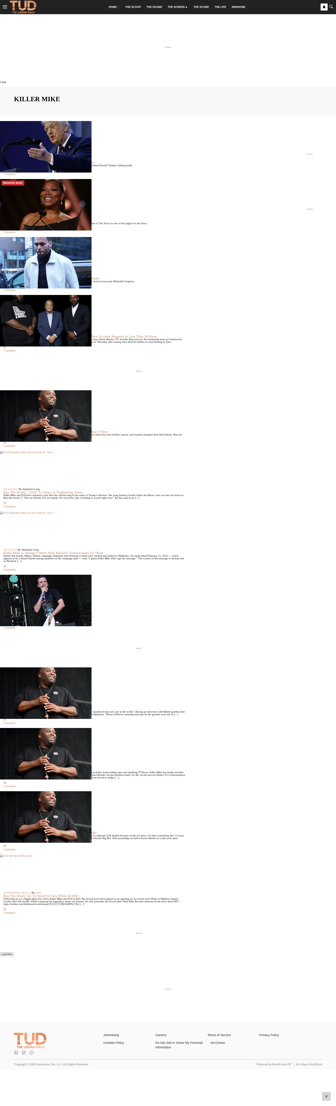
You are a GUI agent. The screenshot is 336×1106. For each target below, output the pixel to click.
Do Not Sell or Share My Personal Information (179, 1045)
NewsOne (238, 6)
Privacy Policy (269, 1035)
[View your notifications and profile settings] (324, 7)
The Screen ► (178, 6)
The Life (220, 6)
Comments (9, 174)
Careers (161, 1035)
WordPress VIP (281, 1064)
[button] (168, 82)
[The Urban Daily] (30, 1047)
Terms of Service (219, 1035)
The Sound (154, 6)
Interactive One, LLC (49, 1064)
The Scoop (133, 6)
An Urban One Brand (309, 1064)
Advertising (111, 1035)
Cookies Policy (113, 1043)
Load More (6, 954)
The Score (201, 6)
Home (113, 6)
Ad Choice (218, 1043)
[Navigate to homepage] (23, 7)
